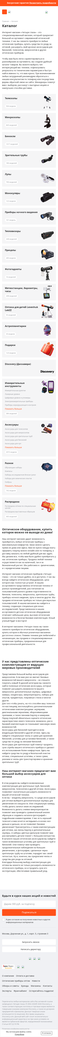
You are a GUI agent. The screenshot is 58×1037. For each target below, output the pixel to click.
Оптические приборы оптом (16, 980)
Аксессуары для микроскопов (17, 433)
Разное (9, 463)
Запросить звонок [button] (30, 942)
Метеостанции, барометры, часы (21, 290)
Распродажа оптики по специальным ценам (20, 507)
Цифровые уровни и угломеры (17, 398)
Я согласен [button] (46, 1033)
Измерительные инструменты (14, 384)
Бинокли (10, 136)
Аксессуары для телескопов (16, 429)
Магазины (36, 986)
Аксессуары (12, 424)
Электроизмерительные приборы (19, 401)
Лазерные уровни (12, 394)
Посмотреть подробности (42, 3)
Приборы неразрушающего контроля (20, 405)
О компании (8, 975)
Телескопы (11, 98)
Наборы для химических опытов (18, 478)
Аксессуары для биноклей (15, 440)
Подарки (10, 345)
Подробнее (19, 1034)
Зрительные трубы (16, 155)
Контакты (47, 986)
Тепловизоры (13, 231)
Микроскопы (12, 117)
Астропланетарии (15, 326)
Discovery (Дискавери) (18, 364)
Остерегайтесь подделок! (41, 991)
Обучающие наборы (13, 468)
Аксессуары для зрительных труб (18, 436)
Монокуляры (12, 193)
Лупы (8, 174)
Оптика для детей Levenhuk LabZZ (21, 309)
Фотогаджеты (13, 269)
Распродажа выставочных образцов (20, 512)
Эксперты (7, 991)
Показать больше (13, 408)
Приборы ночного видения (21, 212)
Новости (36, 980)
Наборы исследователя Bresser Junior (20, 475)
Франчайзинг (20, 991)
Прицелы (10, 250)
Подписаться (29, 912)
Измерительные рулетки (15, 391)
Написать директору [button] (30, 949)
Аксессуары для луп (13, 444)
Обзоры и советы (10, 986)
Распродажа (12, 501)
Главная (5, 21)
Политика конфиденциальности (15, 1029)
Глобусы (8, 482)
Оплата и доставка (25, 975)
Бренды (25, 986)
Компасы (8, 471)
